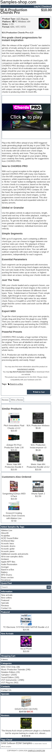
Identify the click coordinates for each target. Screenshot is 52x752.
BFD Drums (6, 575)
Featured (5, 600)
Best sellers (6, 597)
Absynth (5, 533)
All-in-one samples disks (12, 556)
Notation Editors (8, 672)
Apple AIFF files (8, 562)
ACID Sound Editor (9, 538)
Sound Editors (7, 677)
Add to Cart (40, 392)
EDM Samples (24, 743)
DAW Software (8, 743)
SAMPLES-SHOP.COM (36, 751)
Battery (4, 572)
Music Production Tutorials (13, 669)
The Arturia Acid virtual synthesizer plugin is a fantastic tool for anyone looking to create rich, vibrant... (26, 731)
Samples (5, 675)
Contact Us (6, 608)
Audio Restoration (9, 564)
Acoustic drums (8, 546)
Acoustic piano (7, 551)
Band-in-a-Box (7, 569)
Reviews (5, 605)
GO (48, 587)
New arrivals (6, 595)
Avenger (5, 567)
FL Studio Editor (37, 743)
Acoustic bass (7, 543)
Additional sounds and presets (14, 554)
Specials (5, 603)
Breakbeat (5, 580)
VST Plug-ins (22, 19)
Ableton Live (6, 530)
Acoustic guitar (8, 548)
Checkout (46, 6)
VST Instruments (9, 680)
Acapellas (5, 535)
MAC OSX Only (8, 667)
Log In (37, 6)
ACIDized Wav (7, 541)
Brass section (7, 577)
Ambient (5, 559)
